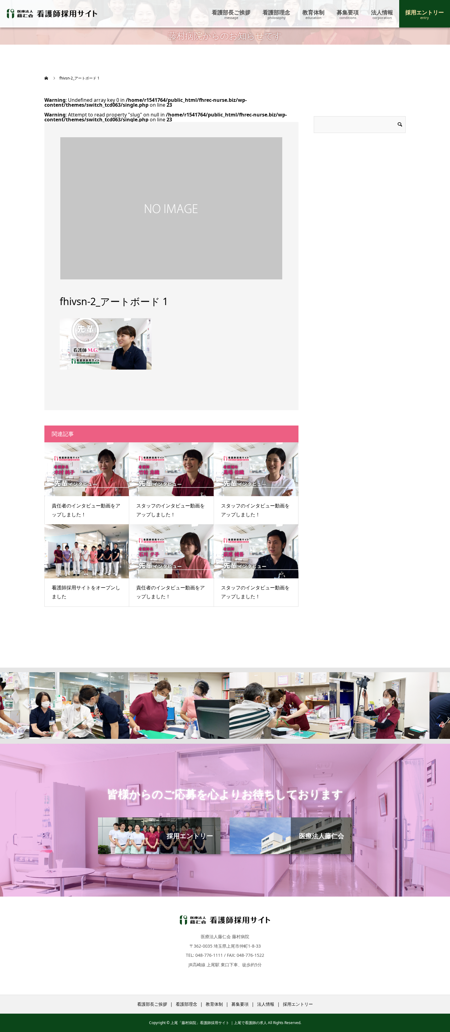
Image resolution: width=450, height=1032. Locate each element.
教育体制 (313, 12)
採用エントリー (424, 12)
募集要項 (348, 12)
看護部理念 (276, 12)
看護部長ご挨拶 (231, 12)
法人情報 (382, 12)
